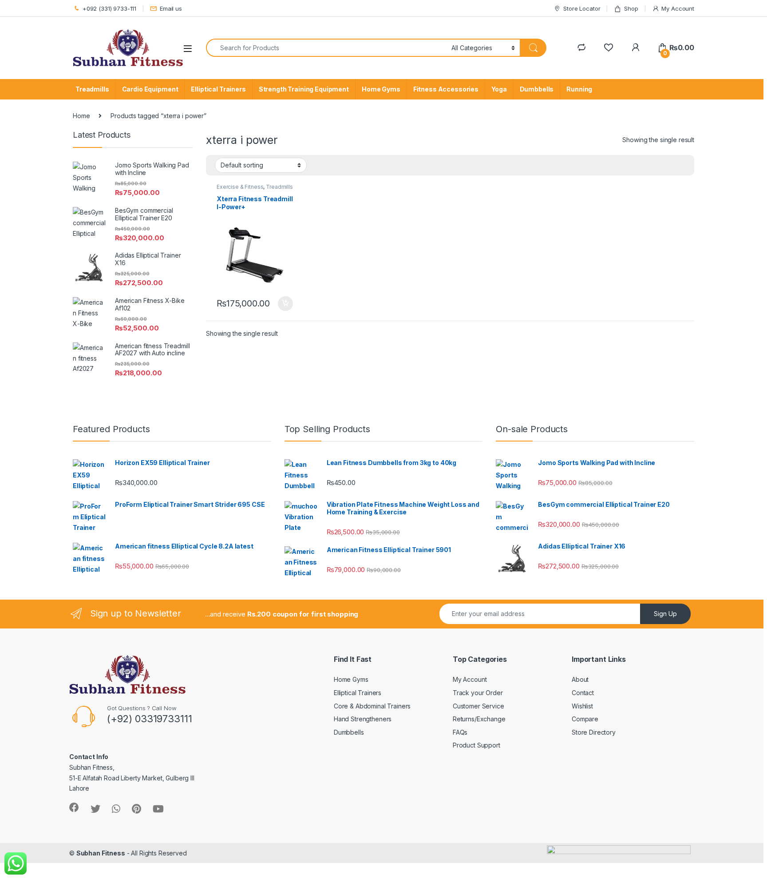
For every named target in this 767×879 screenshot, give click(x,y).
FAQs (460, 732)
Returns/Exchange (479, 719)
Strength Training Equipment (304, 89)
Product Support (476, 745)
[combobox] (326, 48)
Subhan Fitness (100, 853)
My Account (677, 8)
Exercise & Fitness (240, 186)
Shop (631, 8)
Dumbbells (537, 89)
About (580, 679)
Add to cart (285, 303)
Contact (583, 692)
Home (81, 115)
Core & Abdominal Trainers (372, 706)
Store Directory (594, 732)
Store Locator (581, 8)
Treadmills (92, 89)
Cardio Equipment (150, 89)
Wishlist (582, 706)
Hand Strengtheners (362, 719)
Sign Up (665, 613)
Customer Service (478, 706)
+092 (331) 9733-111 (109, 8)
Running (579, 89)
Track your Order (478, 692)
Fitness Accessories (445, 89)
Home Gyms (381, 89)
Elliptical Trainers (218, 89)
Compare (585, 719)
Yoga (498, 89)
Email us (171, 8)
